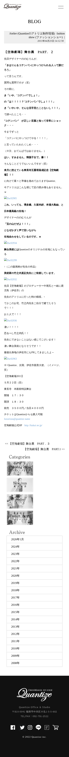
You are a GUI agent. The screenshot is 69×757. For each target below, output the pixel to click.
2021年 (15, 568)
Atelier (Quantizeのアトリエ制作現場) (32, 33)
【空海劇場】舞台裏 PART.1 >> (44, 449)
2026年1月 (17, 539)
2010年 (15, 648)
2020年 (15, 575)
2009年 (15, 655)
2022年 (15, 561)
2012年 (15, 633)
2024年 (15, 546)
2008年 (15, 663)
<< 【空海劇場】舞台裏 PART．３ (27, 443)
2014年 (15, 619)
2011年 (15, 641)
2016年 (15, 604)
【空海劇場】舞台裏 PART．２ (29, 52)
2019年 (15, 582)
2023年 (15, 553)
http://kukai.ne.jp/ (33, 425)
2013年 (15, 626)
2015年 (15, 612)
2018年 (15, 590)
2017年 (15, 597)
